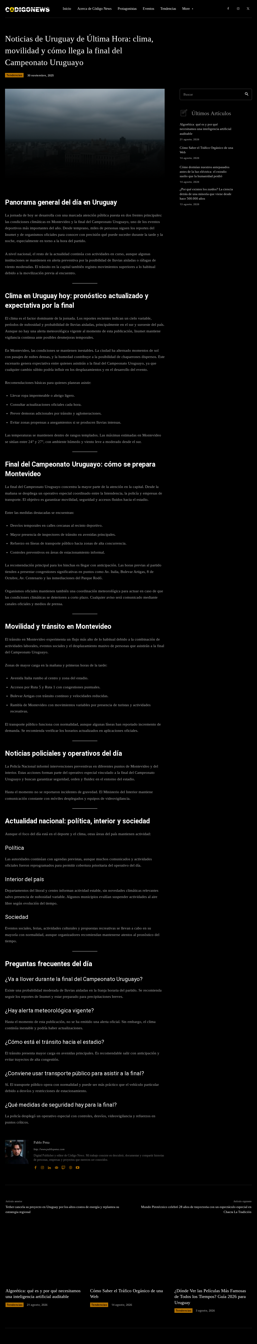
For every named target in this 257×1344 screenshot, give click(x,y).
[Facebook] (228, 9)
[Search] (246, 94)
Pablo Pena (41, 1142)
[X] (248, 9)
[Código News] (27, 9)
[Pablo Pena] (17, 1155)
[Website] (70, 1166)
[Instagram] (238, 9)
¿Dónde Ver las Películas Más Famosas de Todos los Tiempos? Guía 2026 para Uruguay (210, 1296)
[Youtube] (77, 1166)
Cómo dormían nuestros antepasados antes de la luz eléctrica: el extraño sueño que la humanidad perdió (204, 171)
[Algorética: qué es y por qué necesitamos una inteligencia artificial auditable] (244, 130)
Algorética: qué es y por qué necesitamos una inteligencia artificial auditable (205, 128)
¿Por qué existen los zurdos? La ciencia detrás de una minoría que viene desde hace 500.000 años (206, 193)
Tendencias (14, 75)
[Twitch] (63, 1166)
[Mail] (56, 1166)
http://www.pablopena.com (49, 1149)
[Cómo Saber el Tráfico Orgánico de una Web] (244, 152)
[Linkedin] (49, 1166)
